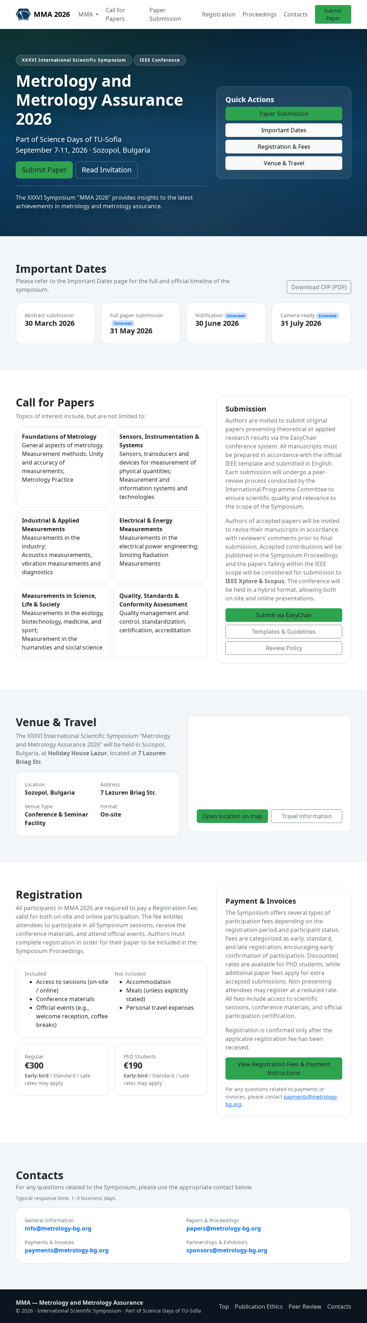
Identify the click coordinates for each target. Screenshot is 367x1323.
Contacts (296, 14)
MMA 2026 (52, 14)
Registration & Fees (284, 147)
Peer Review (305, 1306)
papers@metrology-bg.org (223, 1228)
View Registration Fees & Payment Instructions (284, 1068)
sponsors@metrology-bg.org (226, 1250)
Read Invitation (107, 170)
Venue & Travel (284, 163)
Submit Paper (333, 14)
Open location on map (232, 816)
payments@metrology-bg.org (67, 1250)
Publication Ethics (259, 1306)
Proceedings (260, 14)
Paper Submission (165, 14)
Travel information (307, 816)
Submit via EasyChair (284, 615)
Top (224, 1306)
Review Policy (284, 648)
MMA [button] (86, 14)
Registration (218, 14)
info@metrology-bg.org (58, 1228)
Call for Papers (115, 14)
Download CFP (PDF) (319, 287)
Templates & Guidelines (284, 632)
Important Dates (283, 130)
